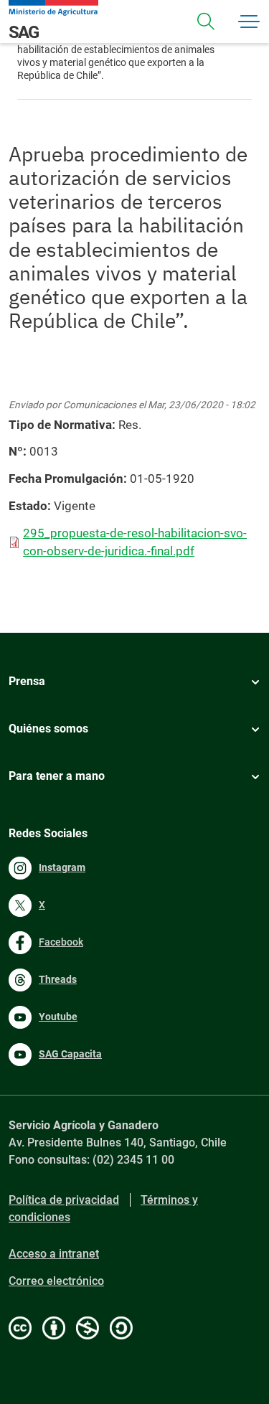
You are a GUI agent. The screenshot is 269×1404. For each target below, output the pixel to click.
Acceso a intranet (54, 1254)
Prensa (27, 681)
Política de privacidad (64, 1200)
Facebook (61, 942)
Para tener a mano (57, 776)
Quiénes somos (48, 728)
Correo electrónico (56, 1281)
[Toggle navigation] (205, 21)
